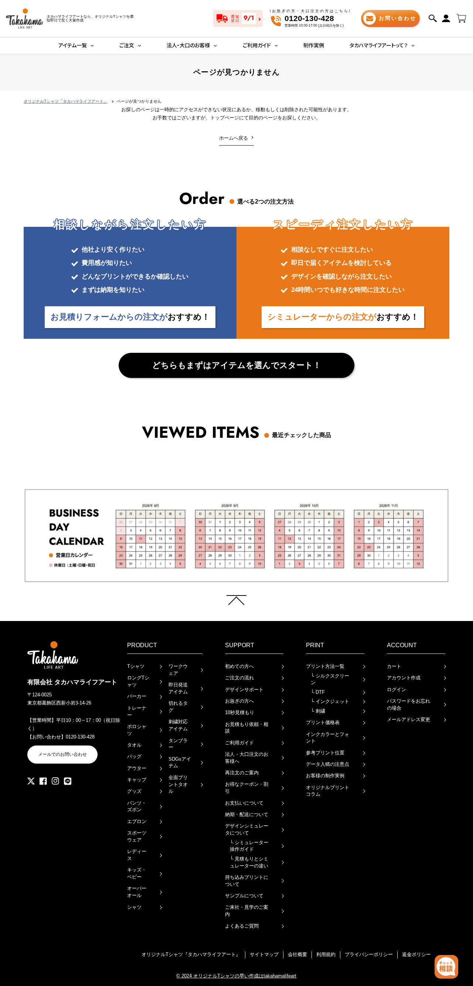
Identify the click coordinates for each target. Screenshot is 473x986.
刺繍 (318, 711)
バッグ (134, 756)
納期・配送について (246, 814)
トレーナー (136, 711)
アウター (136, 768)
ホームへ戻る (233, 138)
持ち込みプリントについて (246, 880)
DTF (318, 692)
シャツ (134, 907)
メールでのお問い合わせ (62, 754)
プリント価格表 (323, 722)
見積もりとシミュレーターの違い (249, 862)
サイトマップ (264, 954)
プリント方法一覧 (325, 666)
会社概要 (297, 954)
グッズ (134, 791)
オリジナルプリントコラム (327, 791)
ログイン (396, 689)
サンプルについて (244, 895)
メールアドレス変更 (408, 719)
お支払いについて (244, 803)
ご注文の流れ (239, 677)
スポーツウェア (136, 836)
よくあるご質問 (242, 926)
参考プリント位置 (325, 752)
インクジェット (330, 701)
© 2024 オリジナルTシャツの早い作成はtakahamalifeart (236, 976)
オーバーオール (136, 892)
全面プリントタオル (178, 784)
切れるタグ (178, 706)
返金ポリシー (416, 954)
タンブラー (178, 744)
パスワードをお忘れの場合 (408, 704)
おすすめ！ (130, 316)
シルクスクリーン (330, 679)
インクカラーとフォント (327, 737)
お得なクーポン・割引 (246, 787)
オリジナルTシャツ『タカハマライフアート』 (191, 954)
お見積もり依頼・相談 (246, 727)
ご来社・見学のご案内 (246, 910)
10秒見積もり (239, 712)
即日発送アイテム (178, 688)
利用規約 (326, 954)
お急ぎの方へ (239, 701)
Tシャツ (135, 666)
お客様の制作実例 (325, 775)
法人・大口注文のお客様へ (246, 757)
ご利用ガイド (239, 743)
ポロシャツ (136, 730)
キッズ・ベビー (136, 873)
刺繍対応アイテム (178, 725)
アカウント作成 (404, 677)
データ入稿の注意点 (327, 764)
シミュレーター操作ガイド (249, 846)
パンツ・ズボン (136, 806)
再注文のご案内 (242, 772)
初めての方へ (239, 666)
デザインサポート (244, 689)
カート (394, 666)
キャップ (136, 779)
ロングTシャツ (138, 681)
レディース (136, 855)
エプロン (136, 821)
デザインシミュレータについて (246, 829)
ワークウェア (178, 669)
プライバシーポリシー (369, 954)
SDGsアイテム (180, 762)
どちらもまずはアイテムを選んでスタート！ (236, 365)
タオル (134, 745)
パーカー (136, 696)
